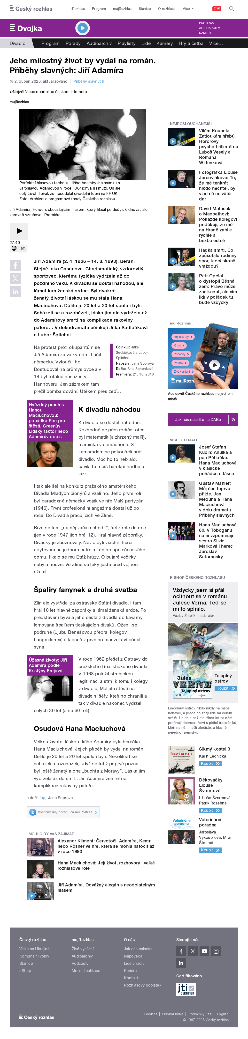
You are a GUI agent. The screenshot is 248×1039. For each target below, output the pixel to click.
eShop (25, 970)
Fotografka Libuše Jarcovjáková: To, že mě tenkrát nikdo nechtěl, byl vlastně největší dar (218, 185)
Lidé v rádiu (134, 963)
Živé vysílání (182, 371)
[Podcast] (14, 248)
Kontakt (131, 978)
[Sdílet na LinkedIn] (15, 291)
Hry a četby (181, 337)
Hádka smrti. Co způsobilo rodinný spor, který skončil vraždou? (218, 258)
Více (216, 43)
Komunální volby (34, 956)
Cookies (150, 1014)
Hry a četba (191, 43)
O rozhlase (167, 9)
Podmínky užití (200, 1014)
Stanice (145, 9)
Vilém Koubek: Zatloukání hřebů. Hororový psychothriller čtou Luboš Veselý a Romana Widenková (218, 146)
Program (99, 9)
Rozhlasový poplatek (142, 985)
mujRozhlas (122, 9)
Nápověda (133, 956)
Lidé (146, 43)
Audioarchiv (209, 28)
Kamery (205, 33)
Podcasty (80, 963)
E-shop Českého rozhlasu (197, 577)
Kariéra (130, 970)
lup (42, 798)
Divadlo (17, 43)
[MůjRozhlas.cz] (19, 102)
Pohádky (179, 354)
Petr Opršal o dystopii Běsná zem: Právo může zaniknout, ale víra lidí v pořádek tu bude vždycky (218, 289)
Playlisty (127, 43)
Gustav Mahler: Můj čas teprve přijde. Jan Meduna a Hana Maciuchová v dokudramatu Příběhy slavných (216, 499)
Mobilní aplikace (86, 970)
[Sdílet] (22, 248)
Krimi (177, 345)
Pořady (73, 43)
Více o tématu (184, 440)
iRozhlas (78, 9)
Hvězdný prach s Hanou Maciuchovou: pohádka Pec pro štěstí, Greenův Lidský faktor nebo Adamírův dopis (48, 420)
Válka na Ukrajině (34, 949)
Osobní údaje (173, 1014)
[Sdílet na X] (15, 278)
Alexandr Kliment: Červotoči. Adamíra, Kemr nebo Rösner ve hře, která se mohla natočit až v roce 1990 (106, 846)
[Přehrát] (19, 231)
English (223, 1014)
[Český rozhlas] (31, 8)
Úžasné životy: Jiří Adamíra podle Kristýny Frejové (48, 665)
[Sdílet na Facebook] (15, 265)
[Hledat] (231, 8)
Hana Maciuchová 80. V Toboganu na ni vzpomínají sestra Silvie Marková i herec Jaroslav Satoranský (218, 540)
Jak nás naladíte (138, 949)
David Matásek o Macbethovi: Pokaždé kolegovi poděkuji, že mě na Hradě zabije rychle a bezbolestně (218, 224)
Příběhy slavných (88, 81)
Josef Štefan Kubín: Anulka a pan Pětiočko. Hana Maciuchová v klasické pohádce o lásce (218, 460)
